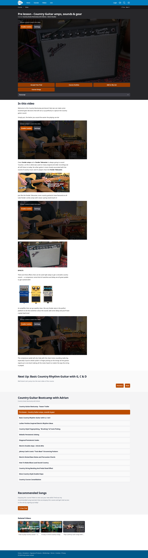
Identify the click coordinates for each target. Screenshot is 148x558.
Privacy (64, 553)
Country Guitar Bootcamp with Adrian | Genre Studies (39, 17)
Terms (52, 553)
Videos (44, 3)
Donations (26, 553)
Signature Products (35, 553)
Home (28, 3)
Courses (36, 3)
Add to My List (112, 85)
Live (51, 3)
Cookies (58, 553)
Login (115, 3)
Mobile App (46, 553)
